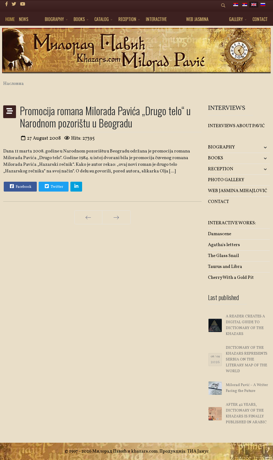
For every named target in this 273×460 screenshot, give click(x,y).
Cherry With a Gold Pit (231, 278)
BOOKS (79, 19)
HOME (10, 19)
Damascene (219, 234)
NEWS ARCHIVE (26, 21)
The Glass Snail (223, 256)
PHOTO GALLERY (226, 180)
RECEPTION (127, 19)
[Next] (116, 217)
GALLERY (236, 19)
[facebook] (6, 4)
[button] (259, 147)
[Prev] (88, 217)
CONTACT (260, 19)
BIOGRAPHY (54, 19)
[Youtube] (22, 4)
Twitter (56, 186)
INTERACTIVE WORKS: (156, 21)
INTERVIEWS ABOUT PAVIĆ (236, 126)
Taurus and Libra (225, 267)
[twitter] (14, 4)
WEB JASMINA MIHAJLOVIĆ (197, 21)
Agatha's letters (224, 245)
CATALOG (101, 19)
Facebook (23, 186)
